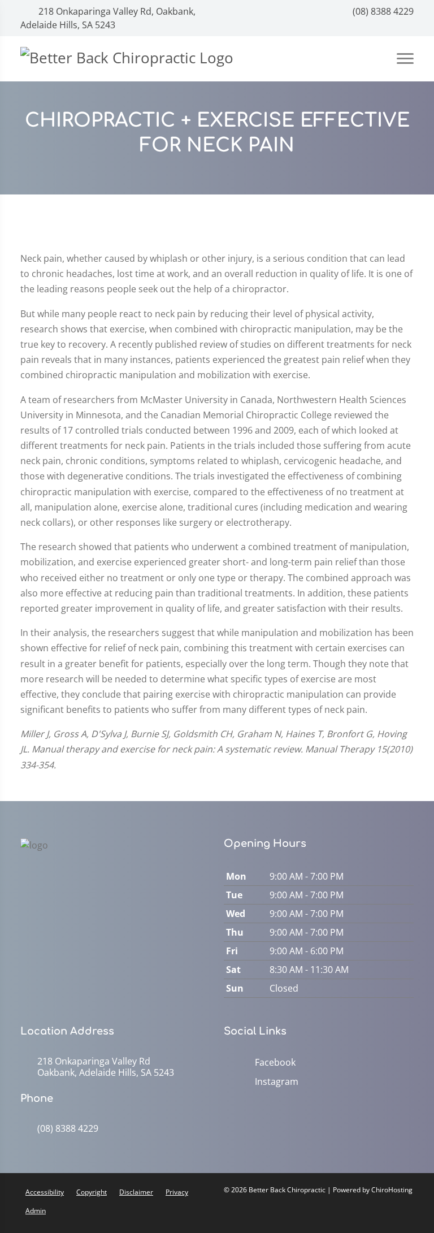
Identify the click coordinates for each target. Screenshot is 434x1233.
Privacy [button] (177, 1192)
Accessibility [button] (44, 1192)
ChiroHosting (392, 1190)
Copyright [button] (91, 1192)
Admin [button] (35, 1210)
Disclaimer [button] (136, 1192)
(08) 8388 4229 (382, 11)
